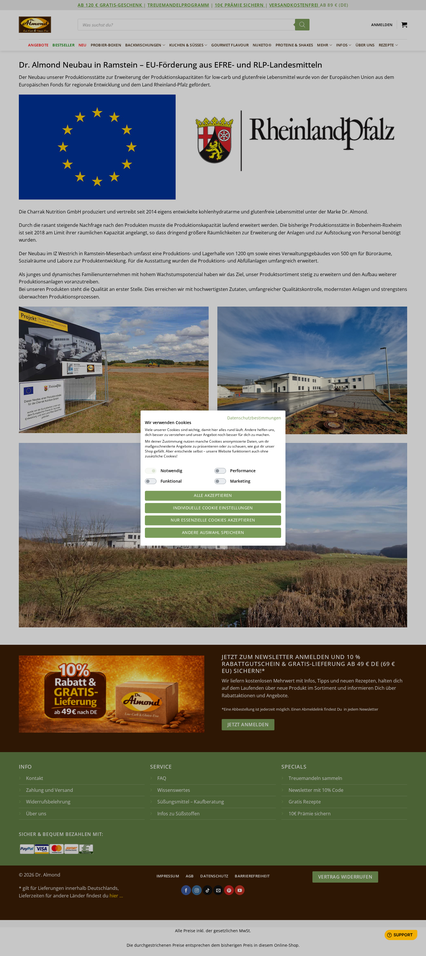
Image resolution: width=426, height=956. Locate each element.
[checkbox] (150, 471)
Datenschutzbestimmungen (254, 418)
